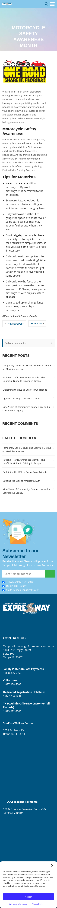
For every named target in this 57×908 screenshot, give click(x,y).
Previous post (16, 324)
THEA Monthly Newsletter (19, 581)
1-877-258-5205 (12, 684)
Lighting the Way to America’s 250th (21, 398)
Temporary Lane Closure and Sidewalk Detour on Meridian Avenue (27, 367)
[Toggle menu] (52, 4)
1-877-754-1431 (12, 696)
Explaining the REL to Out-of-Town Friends (25, 389)
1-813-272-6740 (12, 711)
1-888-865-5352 (12, 673)
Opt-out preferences (18, 904)
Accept (28, 896)
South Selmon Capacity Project (22, 589)
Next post (36, 323)
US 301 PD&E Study (16, 585)
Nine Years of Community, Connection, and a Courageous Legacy (26, 408)
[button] (52, 865)
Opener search (46, 4)
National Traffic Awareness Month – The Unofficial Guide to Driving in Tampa (24, 379)
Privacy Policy (37, 904)
